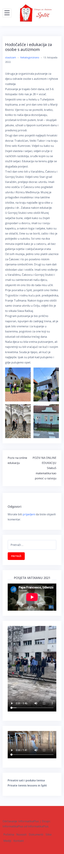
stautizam (10, 57)
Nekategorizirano (29, 57)
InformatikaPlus (13, 826)
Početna (8, 834)
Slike (49, 834)
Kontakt (18, 841)
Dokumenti (36, 834)
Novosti (21, 834)
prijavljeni (29, 514)
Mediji (7, 841)
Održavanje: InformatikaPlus (21, 821)
